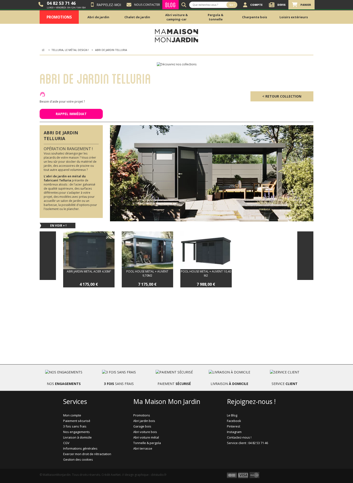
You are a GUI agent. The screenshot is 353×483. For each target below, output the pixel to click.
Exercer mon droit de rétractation (87, 454)
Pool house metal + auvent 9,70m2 (147, 273)
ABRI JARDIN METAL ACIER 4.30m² (89, 271)
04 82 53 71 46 (61, 3)
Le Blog (232, 415)
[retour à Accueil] (43, 50)
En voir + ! (58, 225)
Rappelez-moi (109, 4)
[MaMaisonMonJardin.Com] (176, 35)
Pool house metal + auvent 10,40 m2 (206, 273)
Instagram (234, 432)
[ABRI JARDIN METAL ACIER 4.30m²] (89, 250)
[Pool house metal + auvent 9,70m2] (147, 250)
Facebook (234, 421)
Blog (170, 5)
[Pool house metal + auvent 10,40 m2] (206, 250)
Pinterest (233, 426)
